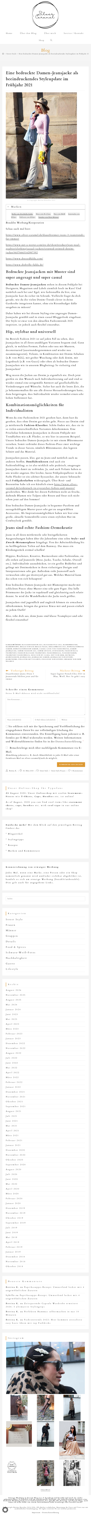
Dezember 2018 (15, 1257)
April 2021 (12, 1130)
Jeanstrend (11, 659)
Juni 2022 (12, 1063)
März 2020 (12, 1193)
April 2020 (12, 1189)
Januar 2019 (13, 1252)
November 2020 (16, 1155)
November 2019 (16, 1213)
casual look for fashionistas (54, 649)
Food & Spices (16, 947)
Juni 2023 (12, 1014)
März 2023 (12, 1029)
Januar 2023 (13, 1038)
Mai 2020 (11, 1184)
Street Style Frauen (58, 771)
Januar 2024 (13, 1009)
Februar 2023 (14, 1034)
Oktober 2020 (14, 1160)
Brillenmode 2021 (57, 647)
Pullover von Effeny (52, 659)
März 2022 (12, 1077)
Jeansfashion (12, 657)
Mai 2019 (11, 1237)
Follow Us (45, 1490)
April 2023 (12, 1024)
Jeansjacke (25, 657)
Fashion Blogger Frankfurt (32, 653)
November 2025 (16, 995)
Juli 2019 (12, 1227)
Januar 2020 (13, 1203)
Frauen (11, 925)
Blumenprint (12, 647)
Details (11, 941)
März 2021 (12, 1135)
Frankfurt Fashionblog (18, 655)
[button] (5, 1510)
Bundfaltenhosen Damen (25, 649)
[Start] (3, 54)
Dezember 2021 (15, 1092)
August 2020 (13, 1169)
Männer (11, 930)
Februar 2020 (14, 1198)
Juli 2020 (12, 1174)
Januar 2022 (13, 1087)
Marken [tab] (16, 206)
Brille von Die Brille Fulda (34, 647)
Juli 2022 (12, 1058)
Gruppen (12, 936)
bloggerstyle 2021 (53, 645)
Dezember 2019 (15, 1208)
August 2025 (13, 1000)
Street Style (44, 771)
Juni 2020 (12, 1179)
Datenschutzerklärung (68, 741)
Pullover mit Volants (29, 659)
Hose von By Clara (40, 655)
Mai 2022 (11, 1068)
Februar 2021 (14, 1140)
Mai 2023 (11, 1019)
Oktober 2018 (14, 1266)
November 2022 (16, 1048)
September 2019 (16, 1223)
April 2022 (12, 1072)
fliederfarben (69, 653)
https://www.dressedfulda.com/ (24, 258)
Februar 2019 (14, 1247)
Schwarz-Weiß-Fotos (21, 952)
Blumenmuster (70, 645)
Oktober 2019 (14, 1218)
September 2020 (16, 1164)
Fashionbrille (54, 653)
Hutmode (69, 655)
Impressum (36, 1512)
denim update (44, 651)
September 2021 (16, 1106)
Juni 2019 (12, 1232)
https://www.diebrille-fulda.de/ (24, 264)
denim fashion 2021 (27, 651)
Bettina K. (13, 771)
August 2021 (13, 1111)
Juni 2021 (12, 1121)
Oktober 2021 (14, 1101)
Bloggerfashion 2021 (32, 645)
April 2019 (12, 1242)
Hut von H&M (57, 655)
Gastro (10, 963)
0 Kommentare (77, 771)
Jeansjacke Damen (40, 657)
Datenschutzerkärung (50, 1512)
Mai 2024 (11, 1005)
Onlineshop (44, 793)
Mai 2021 (11, 1126)
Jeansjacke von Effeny (61, 657)
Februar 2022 (14, 1082)
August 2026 (13, 990)
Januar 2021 (13, 1145)
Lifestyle (12, 969)
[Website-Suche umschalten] (52, 40)
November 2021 (16, 1097)
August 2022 (13, 1053)
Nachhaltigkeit (16, 958)
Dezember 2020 (15, 1150)
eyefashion (58, 651)
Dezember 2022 (15, 1043)
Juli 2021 (12, 1116)
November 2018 (16, 1261)
